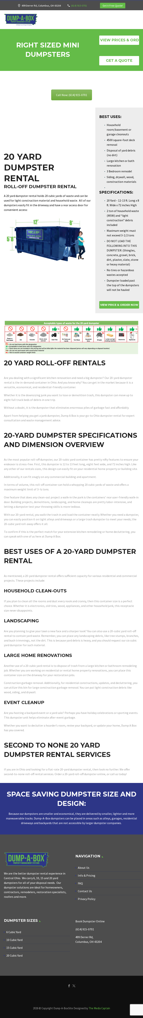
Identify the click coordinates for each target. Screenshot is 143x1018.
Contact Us (85, 891)
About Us (83, 867)
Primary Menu (135, 20)
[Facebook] (69, 985)
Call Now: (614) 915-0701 (71, 95)
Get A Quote (119, 60)
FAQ (80, 883)
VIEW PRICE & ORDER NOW (119, 305)
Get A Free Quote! (113, 5)
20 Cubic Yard (14, 955)
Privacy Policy (86, 899)
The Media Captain (99, 1008)
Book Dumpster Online (90, 921)
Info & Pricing (86, 875)
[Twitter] (73, 985)
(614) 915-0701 (79, 5)
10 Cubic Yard (14, 940)
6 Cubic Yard (13, 932)
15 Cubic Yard (14, 948)
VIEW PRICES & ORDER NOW (119, 40)
